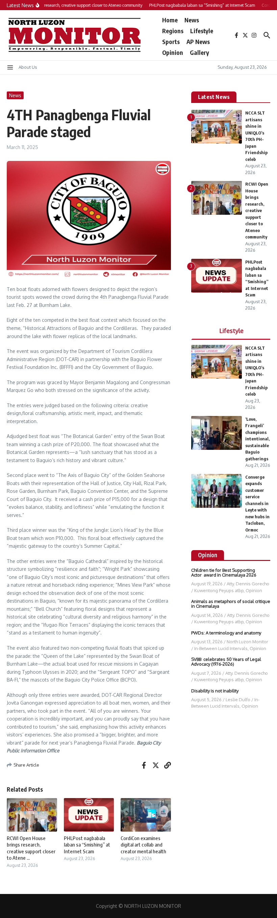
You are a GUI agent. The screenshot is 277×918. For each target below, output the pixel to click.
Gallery (199, 52)
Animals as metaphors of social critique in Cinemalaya (230, 604)
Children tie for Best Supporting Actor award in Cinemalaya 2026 (223, 572)
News (191, 20)
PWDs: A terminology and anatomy (226, 632)
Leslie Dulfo (238, 699)
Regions (172, 31)
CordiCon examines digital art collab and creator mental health (143, 844)
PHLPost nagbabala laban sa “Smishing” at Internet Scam (87, 844)
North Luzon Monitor (247, 641)
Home (170, 20)
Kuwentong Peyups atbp (219, 590)
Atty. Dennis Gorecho (248, 583)
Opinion (172, 52)
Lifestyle (201, 31)
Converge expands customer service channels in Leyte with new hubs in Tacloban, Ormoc (257, 503)
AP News (198, 41)
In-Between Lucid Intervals (221, 648)
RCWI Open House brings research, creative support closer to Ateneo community (256, 210)
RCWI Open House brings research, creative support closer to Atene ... (31, 848)
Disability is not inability (214, 690)
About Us (28, 67)
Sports (171, 41)
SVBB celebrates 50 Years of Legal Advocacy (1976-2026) (226, 661)
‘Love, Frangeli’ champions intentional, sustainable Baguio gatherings (257, 438)
